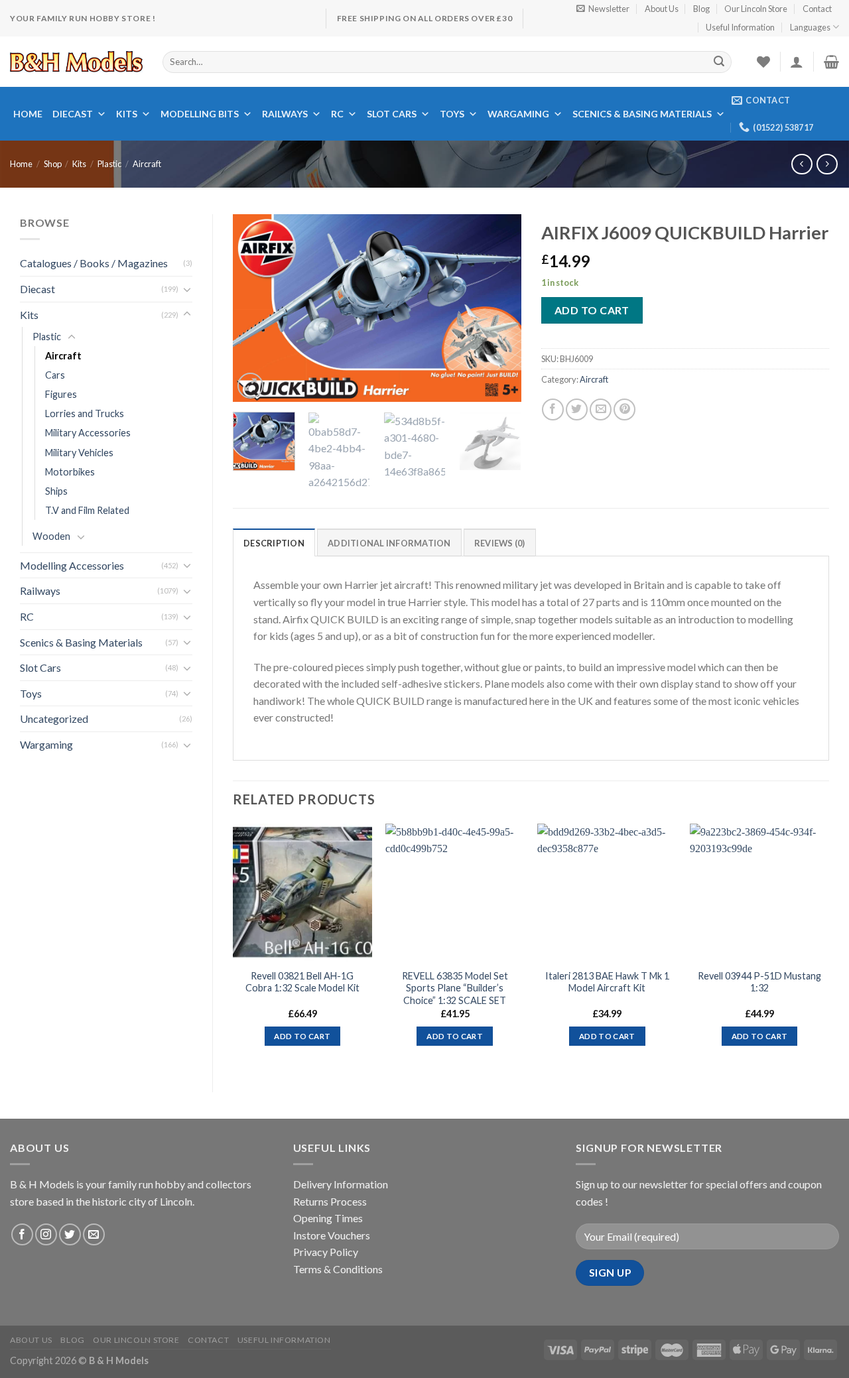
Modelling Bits (200, 113)
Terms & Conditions (338, 1269)
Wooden (51, 536)
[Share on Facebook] (553, 409)
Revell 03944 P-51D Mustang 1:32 (759, 982)
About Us (662, 8)
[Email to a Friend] (601, 409)
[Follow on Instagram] (46, 1234)
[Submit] (719, 61)
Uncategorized (54, 718)
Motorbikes (70, 471)
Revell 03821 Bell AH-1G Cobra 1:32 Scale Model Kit (302, 982)
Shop (53, 163)
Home (27, 113)
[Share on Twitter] (577, 409)
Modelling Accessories (72, 565)
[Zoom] (250, 386)
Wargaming (518, 113)
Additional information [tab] (389, 543)
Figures (61, 394)
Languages (810, 27)
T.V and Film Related (87, 510)
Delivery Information (340, 1184)
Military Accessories (88, 432)
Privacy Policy (325, 1251)
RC (337, 113)
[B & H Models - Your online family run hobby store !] (76, 61)
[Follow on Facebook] (22, 1234)
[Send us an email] (94, 1234)
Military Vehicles (79, 452)
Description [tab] (273, 543)
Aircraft (147, 163)
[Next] (499, 307)
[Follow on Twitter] (70, 1234)
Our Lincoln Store (755, 8)
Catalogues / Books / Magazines (94, 263)
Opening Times (328, 1218)
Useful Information (740, 27)
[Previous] (255, 307)
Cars (55, 375)
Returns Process (330, 1201)
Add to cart (592, 310)
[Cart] (831, 61)
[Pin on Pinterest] (624, 409)
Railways (285, 113)
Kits (126, 113)
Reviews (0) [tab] (499, 543)
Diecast (72, 113)
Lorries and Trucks (84, 413)
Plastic (109, 163)
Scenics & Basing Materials (642, 113)
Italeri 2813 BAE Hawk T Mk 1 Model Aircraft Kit (607, 982)
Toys (452, 113)
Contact (817, 8)
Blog (701, 8)
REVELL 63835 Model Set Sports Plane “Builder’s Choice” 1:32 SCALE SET (455, 988)
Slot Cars (392, 113)
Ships (56, 491)
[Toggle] (187, 289)
